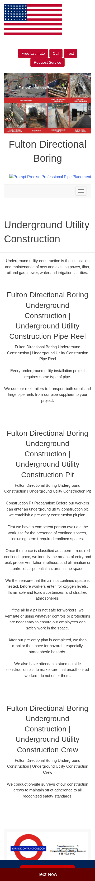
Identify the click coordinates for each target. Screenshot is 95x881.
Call (56, 53)
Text (70, 53)
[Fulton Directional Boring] (47, 848)
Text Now (47, 874)
